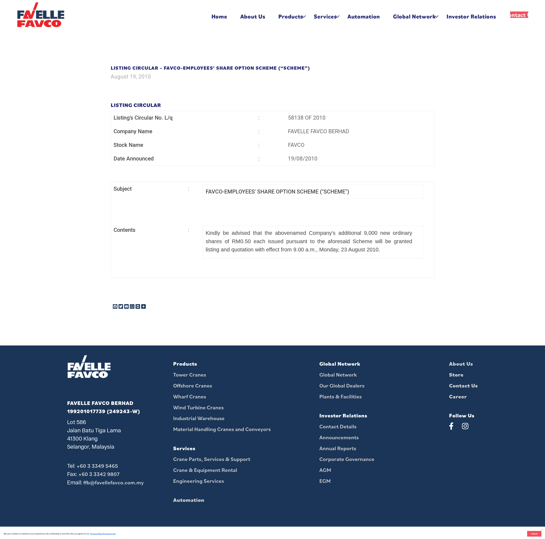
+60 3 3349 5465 (97, 465)
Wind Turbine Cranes (198, 407)
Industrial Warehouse (199, 418)
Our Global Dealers (341, 385)
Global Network (338, 374)
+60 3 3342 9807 (99, 474)
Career (458, 396)
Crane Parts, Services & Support (211, 459)
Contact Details (338, 426)
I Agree (534, 534)
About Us (461, 363)
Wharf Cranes (189, 396)
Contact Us (463, 385)
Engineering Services (198, 480)
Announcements (339, 437)
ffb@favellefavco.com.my (113, 482)
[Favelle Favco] (41, 16)
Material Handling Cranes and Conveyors (222, 429)
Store (456, 374)
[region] (272, 533)
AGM (325, 469)
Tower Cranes (189, 374)
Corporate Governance (346, 459)
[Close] (542, 529)
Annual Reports (337, 448)
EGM (325, 480)
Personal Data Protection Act (103, 533)
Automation (188, 499)
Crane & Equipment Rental (205, 469)
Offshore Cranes (192, 385)
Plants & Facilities (340, 396)
